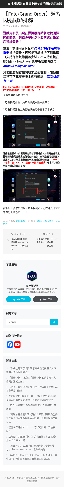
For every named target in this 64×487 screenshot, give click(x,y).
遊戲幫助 (20, 220)
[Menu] (5, 4)
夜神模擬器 (26, 26)
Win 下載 (21, 299)
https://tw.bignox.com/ (18, 66)
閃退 (5, 224)
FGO (57, 220)
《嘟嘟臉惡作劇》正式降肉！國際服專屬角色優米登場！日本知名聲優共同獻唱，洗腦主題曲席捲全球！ (31, 418)
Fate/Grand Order (44, 220)
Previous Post (19, 241)
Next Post (44, 240)
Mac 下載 (48, 299)
